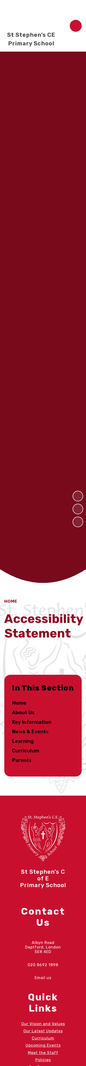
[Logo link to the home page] (29, 15)
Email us (43, 977)
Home (10, 601)
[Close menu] (76, 26)
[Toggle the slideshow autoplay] (78, 522)
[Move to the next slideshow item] (78, 509)
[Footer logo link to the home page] (43, 860)
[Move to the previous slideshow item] (78, 496)
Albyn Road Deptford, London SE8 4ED (43, 947)
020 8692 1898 (43, 965)
